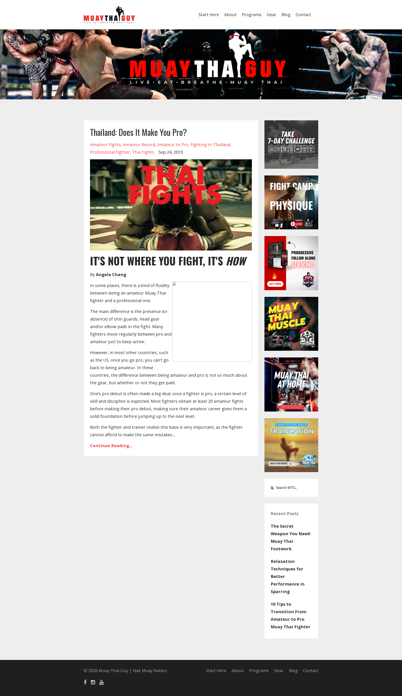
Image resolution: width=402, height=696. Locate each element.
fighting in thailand (210, 144)
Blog (286, 14)
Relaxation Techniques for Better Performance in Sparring (288, 576)
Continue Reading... (111, 445)
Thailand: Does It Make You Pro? (138, 132)
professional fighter (110, 152)
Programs (252, 14)
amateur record (139, 144)
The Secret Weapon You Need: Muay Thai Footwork (291, 537)
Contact (303, 14)
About (230, 14)
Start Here (208, 14)
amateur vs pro (172, 144)
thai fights (143, 152)
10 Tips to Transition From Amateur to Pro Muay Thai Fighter (291, 615)
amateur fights (105, 144)
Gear (271, 14)
